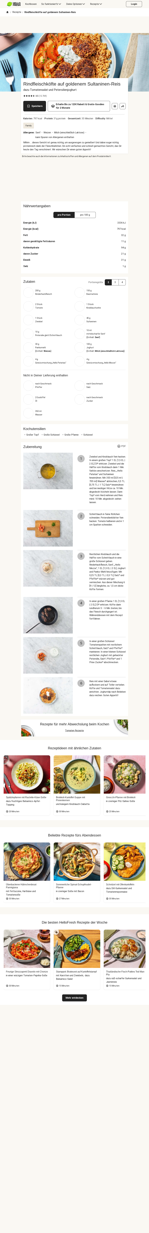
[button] (74, 281)
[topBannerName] (74, 24)
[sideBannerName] (74, 179)
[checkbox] (24, 96)
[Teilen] (123, 106)
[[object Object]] (115, 106)
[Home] (7, 12)
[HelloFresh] (14, 4)
